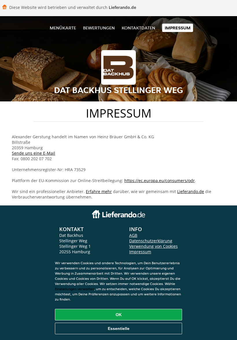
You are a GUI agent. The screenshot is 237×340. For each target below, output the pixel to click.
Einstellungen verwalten (74, 289)
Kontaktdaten (138, 28)
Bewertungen (99, 28)
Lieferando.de (190, 191)
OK (119, 314)
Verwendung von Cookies (153, 246)
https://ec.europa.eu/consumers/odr (159, 180)
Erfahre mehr (99, 191)
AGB (133, 235)
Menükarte (63, 28)
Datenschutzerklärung (150, 240)
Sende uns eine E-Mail (33, 153)
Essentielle (118, 328)
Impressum (177, 28)
